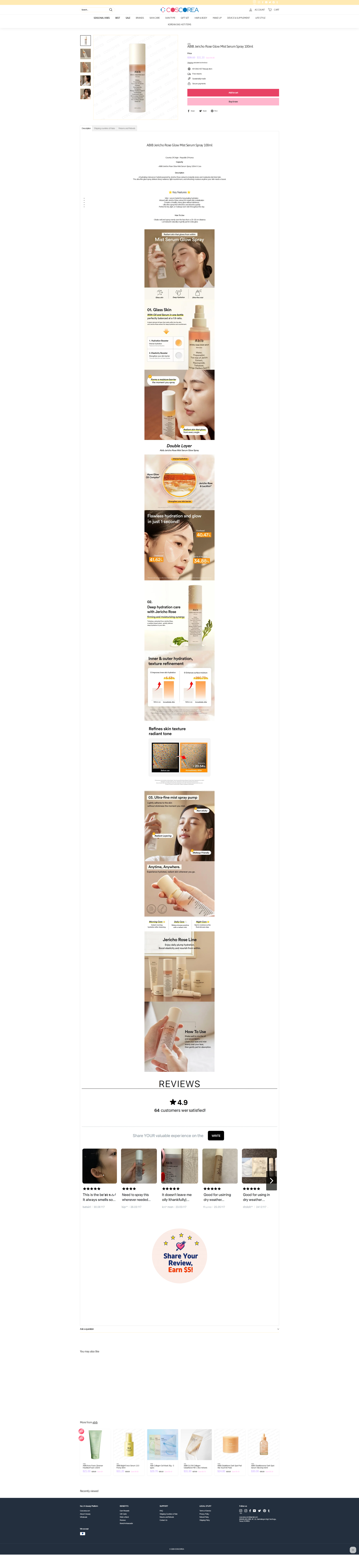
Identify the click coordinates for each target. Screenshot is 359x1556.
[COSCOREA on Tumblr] (268, 1510)
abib (189, 44)
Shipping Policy (204, 1520)
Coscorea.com (85, 1511)
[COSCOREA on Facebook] (250, 1510)
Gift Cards (123, 1514)
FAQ (161, 1511)
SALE (128, 17)
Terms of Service (205, 1511)
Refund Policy (204, 1517)
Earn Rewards (124, 1511)
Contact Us (163, 1520)
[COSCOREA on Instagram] (245, 1510)
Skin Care (154, 17)
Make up (217, 17)
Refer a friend (124, 1517)
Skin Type (170, 17)
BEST (117, 17)
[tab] (86, 128)
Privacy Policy (204, 1514)
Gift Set (185, 17)
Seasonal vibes (102, 17)
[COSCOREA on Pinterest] (264, 1510)
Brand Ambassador (126, 1523)
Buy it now (233, 101)
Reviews (123, 1520)
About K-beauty (85, 1514)
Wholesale (83, 1517)
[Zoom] (135, 77)
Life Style (260, 17)
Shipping (190, 63)
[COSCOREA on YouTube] (254, 1510)
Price (189, 53)
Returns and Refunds (167, 1517)
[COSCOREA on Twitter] (259, 1510)
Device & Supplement (238, 17)
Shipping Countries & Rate (168, 1514)
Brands (140, 17)
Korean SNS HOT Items (179, 24)
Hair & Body (201, 17)
